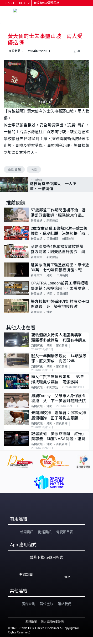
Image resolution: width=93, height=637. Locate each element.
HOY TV (24, 3)
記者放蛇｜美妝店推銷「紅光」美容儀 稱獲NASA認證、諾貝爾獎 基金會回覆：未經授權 (60, 437)
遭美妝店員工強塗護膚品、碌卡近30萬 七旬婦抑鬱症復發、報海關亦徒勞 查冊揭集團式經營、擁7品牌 (60, 268)
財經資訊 (45, 532)
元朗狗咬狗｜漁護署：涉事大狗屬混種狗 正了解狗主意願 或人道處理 (58, 416)
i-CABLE (9, 3)
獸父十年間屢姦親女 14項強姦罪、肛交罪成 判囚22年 (58, 358)
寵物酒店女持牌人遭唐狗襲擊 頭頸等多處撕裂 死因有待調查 (58, 337)
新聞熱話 (52, 220)
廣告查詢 (28, 604)
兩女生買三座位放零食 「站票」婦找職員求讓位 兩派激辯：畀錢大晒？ (59, 380)
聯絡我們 (64, 604)
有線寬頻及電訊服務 (46, 3)
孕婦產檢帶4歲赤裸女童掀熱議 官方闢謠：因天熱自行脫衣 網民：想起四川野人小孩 (59, 249)
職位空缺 (46, 604)
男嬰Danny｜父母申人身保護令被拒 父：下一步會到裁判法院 (58, 398)
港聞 (34, 169)
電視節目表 (64, 532)
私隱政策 (31, 622)
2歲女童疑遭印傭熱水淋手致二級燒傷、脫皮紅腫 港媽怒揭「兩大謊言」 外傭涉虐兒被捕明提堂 (60, 231)
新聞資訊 (14, 169)
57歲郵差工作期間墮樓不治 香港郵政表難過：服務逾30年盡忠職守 (58, 213)
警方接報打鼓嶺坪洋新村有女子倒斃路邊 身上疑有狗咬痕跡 (60, 304)
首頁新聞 (52, 239)
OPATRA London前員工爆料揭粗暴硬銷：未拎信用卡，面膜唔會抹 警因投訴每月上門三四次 (60, 286)
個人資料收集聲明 (52, 622)
